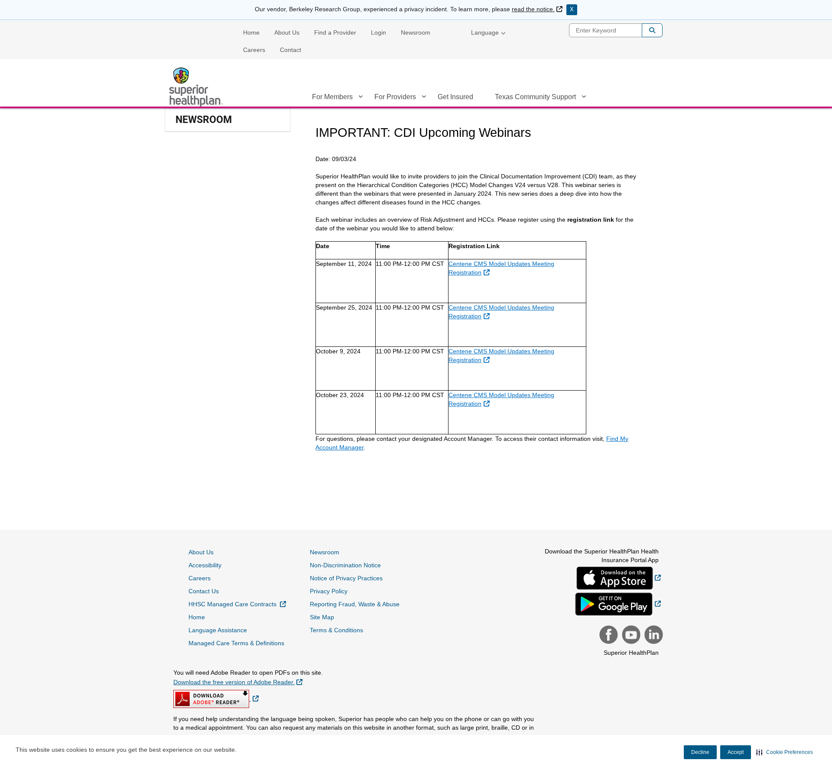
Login (378, 32)
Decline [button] (700, 752)
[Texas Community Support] (583, 98)
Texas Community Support (535, 96)
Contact (290, 49)
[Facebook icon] (607, 635)
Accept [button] (736, 752)
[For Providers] (424, 98)
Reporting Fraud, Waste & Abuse (355, 604)
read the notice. (537, 9)
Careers (254, 49)
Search (652, 30)
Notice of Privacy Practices (346, 578)
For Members (332, 96)
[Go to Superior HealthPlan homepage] (197, 87)
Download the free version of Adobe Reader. (237, 682)
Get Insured (455, 96)
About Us (286, 32)
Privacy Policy (329, 591)
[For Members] (360, 98)
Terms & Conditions (336, 630)
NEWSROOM (204, 120)
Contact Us (203, 591)
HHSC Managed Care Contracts (237, 604)
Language (485, 32)
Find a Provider (335, 32)
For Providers (395, 96)
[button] (784, 752)
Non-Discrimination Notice (345, 565)
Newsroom (415, 32)
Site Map (322, 617)
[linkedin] (652, 635)
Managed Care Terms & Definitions (236, 643)
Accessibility (204, 565)
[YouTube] (630, 635)
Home (251, 32)
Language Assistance (217, 630)
